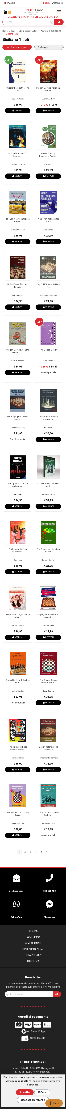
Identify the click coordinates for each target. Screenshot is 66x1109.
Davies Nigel (48, 164)
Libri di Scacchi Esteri (28, 31)
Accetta (25, 1092)
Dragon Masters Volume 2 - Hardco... (48, 89)
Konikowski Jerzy (18, 428)
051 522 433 (58, 3)
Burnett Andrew (48, 99)
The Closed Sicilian (48, 350)
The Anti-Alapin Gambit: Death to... (48, 813)
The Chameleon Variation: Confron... (48, 550)
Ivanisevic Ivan (18, 758)
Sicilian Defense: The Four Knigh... (48, 484)
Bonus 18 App (38, 1031)
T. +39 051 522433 (24, 1071)
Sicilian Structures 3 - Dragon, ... (17, 154)
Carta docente (37, 1038)
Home (5, 31)
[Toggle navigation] (59, 12)
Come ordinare (33, 943)
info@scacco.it (43, 1071)
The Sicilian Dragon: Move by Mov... (18, 615)
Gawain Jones (18, 99)
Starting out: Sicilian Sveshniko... (18, 550)
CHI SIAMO (33, 931)
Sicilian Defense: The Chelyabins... (48, 748)
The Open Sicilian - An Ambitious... (18, 484)
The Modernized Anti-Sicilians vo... (48, 418)
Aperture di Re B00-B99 (51, 31)
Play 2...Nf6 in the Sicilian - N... (48, 285)
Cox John (18, 560)
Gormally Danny (18, 230)
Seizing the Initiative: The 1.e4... (17, 89)
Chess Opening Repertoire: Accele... (48, 154)
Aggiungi (49, 111)
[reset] (51, 22)
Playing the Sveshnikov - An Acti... (48, 615)
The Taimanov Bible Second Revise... (17, 748)
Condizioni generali (33, 949)
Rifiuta (42, 1092)
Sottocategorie (19, 47)
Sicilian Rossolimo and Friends (17, 285)
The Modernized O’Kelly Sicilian (18, 813)
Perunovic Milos (48, 494)
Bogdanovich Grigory (48, 295)
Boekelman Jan (17, 823)
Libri (13, 31)
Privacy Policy (33, 955)
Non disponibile (48, 372)
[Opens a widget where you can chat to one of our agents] (54, 1103)
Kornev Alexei (17, 295)
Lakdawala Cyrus (48, 823)
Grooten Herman (18, 164)
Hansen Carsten (48, 560)
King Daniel (48, 230)
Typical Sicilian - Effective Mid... (17, 681)
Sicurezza (33, 961)
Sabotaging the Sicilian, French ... (18, 418)
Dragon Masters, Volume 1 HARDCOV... (17, 351)
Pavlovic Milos (48, 625)
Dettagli (19, 111)
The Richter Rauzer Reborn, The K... (48, 681)
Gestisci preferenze (33, 1099)
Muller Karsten (18, 691)
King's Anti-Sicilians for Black (48, 220)
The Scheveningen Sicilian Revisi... (18, 220)
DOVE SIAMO (33, 937)
